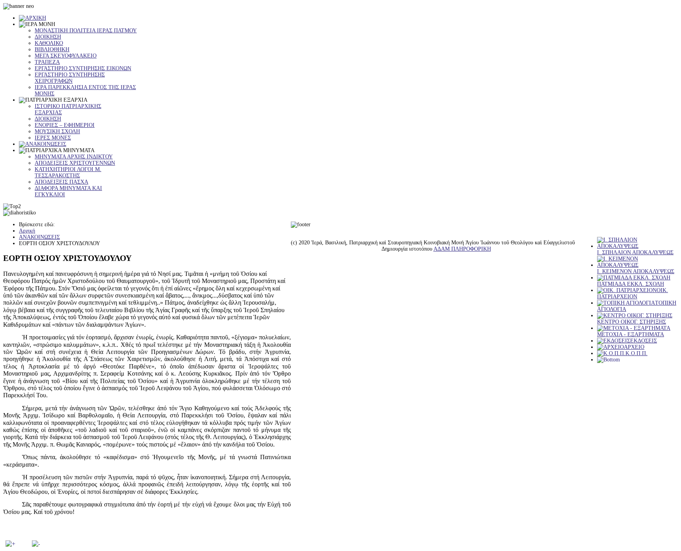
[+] (10, 543)
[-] (36, 543)
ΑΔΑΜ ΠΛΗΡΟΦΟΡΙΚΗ (462, 249)
